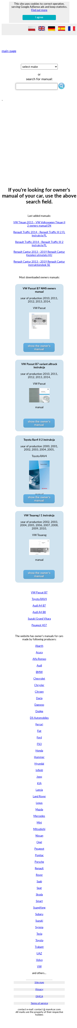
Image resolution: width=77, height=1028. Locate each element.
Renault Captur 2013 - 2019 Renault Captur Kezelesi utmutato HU (39, 254)
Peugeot (39, 849)
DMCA (39, 996)
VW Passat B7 (39, 592)
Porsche (39, 862)
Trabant (39, 947)
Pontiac (39, 855)
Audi (39, 665)
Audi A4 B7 (39, 605)
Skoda (39, 894)
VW (39, 966)
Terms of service (39, 1003)
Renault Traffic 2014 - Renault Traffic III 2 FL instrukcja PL (39, 234)
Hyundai (39, 764)
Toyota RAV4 (39, 599)
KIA (39, 783)
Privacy (39, 989)
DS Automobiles (39, 718)
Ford (39, 737)
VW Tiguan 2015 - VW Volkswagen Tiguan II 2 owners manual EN (39, 224)
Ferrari (39, 724)
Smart (39, 901)
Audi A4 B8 (39, 612)
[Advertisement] (38, 140)
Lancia (39, 790)
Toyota (39, 940)
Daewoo (39, 705)
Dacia (39, 698)
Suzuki (39, 921)
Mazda (39, 809)
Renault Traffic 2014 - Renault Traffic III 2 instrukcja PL (39, 244)
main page (9, 51)
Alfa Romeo (39, 659)
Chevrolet (39, 678)
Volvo (39, 960)
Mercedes (39, 816)
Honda (39, 750)
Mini (39, 822)
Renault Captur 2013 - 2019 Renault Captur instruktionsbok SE (39, 263)
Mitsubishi (39, 829)
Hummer (39, 757)
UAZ (39, 953)
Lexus (39, 803)
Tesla (39, 934)
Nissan (39, 836)
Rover (39, 875)
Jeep (39, 777)
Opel (39, 842)
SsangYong (39, 908)
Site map (39, 982)
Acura (39, 652)
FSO (39, 744)
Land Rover (39, 796)
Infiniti (39, 770)
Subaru (39, 914)
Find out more (39, 10)
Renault (39, 868)
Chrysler (39, 685)
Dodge (39, 711)
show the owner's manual (39, 347)
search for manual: (39, 79)
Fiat (39, 731)
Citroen (39, 692)
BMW (39, 672)
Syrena (39, 927)
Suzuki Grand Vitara (39, 619)
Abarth (39, 646)
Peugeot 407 (39, 625)
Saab (39, 881)
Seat (39, 888)
